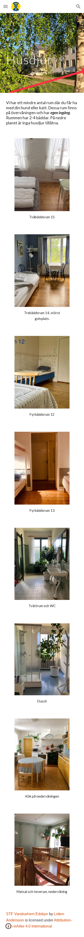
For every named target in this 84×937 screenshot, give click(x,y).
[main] (42, 53)
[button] (5, 6)
